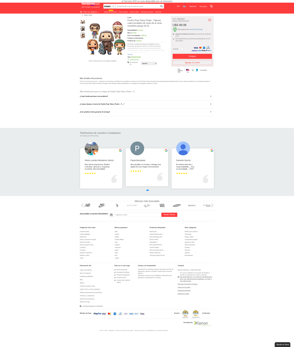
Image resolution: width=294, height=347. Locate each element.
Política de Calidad (183, 294)
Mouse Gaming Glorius (157, 250)
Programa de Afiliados (86, 276)
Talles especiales (190, 245)
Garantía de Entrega (196, 29)
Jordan (117, 258)
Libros (82, 258)
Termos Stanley (154, 247)
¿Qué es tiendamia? (86, 270)
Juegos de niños (190, 242)
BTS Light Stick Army (156, 245)
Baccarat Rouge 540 (156, 237)
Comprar (192, 56)
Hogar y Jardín (189, 237)
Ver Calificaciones (133, 60)
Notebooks (83, 237)
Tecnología (188, 234)
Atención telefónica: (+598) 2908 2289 (189, 270)
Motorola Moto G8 (155, 253)
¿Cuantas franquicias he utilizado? (92, 306)
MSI (116, 255)
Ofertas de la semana (191, 231)
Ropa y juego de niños (86, 245)
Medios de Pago (85, 302)
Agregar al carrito (192, 62)
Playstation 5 (153, 242)
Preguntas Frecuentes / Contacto (187, 284)
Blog (81, 279)
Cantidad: (176, 49)
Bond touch (153, 231)
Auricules (187, 250)
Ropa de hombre (85, 242)
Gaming (187, 253)
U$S (178, 6)
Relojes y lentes (84, 255)
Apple (116, 250)
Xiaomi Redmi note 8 (156, 234)
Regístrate (192, 6)
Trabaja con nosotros (184, 287)
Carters (117, 234)
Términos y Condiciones (87, 296)
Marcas (82, 283)
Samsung (118, 247)
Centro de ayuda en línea (87, 286)
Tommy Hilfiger (119, 239)
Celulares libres (84, 231)
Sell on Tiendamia (85, 273)
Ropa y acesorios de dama (88, 239)
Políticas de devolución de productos (91, 292)
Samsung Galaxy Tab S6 (157, 255)
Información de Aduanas (87, 299)
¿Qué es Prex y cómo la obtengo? (90, 289)
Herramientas (189, 255)
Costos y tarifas (134, 12)
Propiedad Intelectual (184, 290)
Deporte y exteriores (86, 253)
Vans (116, 242)
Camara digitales (85, 234)
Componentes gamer (191, 239)
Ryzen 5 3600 (154, 239)
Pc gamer (83, 250)
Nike (116, 231)
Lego (116, 253)
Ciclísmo (187, 247)
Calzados (83, 247)
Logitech (117, 245)
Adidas (117, 237)
